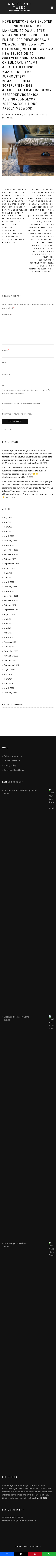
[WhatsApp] (49, 1554)
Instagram (8, 118)
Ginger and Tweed (19, 5)
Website (6, 374)
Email (5, 362)
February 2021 (10, 642)
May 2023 (8, 526)
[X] (21, 1554)
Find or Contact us (12, 760)
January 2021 (10, 646)
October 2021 (10, 605)
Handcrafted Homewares (19, 11)
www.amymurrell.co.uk (12, 1517)
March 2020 (9, 688)
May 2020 (8, 678)
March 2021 (9, 637)
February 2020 (10, 692)
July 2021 (8, 619)
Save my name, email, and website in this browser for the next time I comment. (26, 392)
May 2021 (8, 628)
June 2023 (8, 522)
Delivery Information (13, 756)
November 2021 (11, 600)
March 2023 (9, 536)
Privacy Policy (10, 765)
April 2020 (8, 683)
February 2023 (10, 540)
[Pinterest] (35, 1554)
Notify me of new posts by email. (17, 413)
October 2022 (10, 559)
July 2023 (8, 517)
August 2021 (9, 614)
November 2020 (11, 655)
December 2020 (11, 651)
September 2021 (11, 609)
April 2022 (8, 577)
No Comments (38, 115)
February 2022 (10, 586)
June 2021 (8, 623)
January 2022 (10, 591)
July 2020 (8, 674)
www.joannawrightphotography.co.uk (19, 1520)
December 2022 (11, 549)
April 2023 (8, 531)
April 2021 (8, 632)
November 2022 (11, 554)
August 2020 (9, 669)
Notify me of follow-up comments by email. (21, 403)
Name (5, 350)
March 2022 (9, 582)
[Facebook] (7, 1554)
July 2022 (8, 572)
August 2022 (9, 568)
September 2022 (11, 563)
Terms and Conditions (14, 770)
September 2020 (11, 665)
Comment (7, 314)
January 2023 (10, 545)
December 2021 (11, 596)
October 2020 (10, 660)
